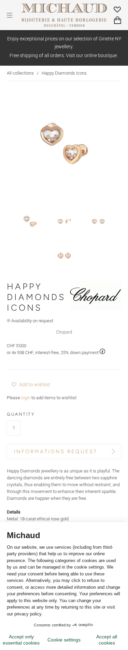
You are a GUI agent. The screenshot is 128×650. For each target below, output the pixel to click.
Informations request (55, 451)
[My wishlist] (117, 9)
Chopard (64, 332)
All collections (20, 73)
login (25, 397)
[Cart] (117, 20)
